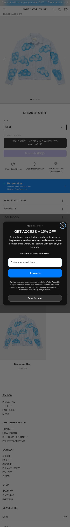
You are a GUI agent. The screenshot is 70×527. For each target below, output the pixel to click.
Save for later (35, 298)
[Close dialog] (62, 225)
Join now (34, 273)
